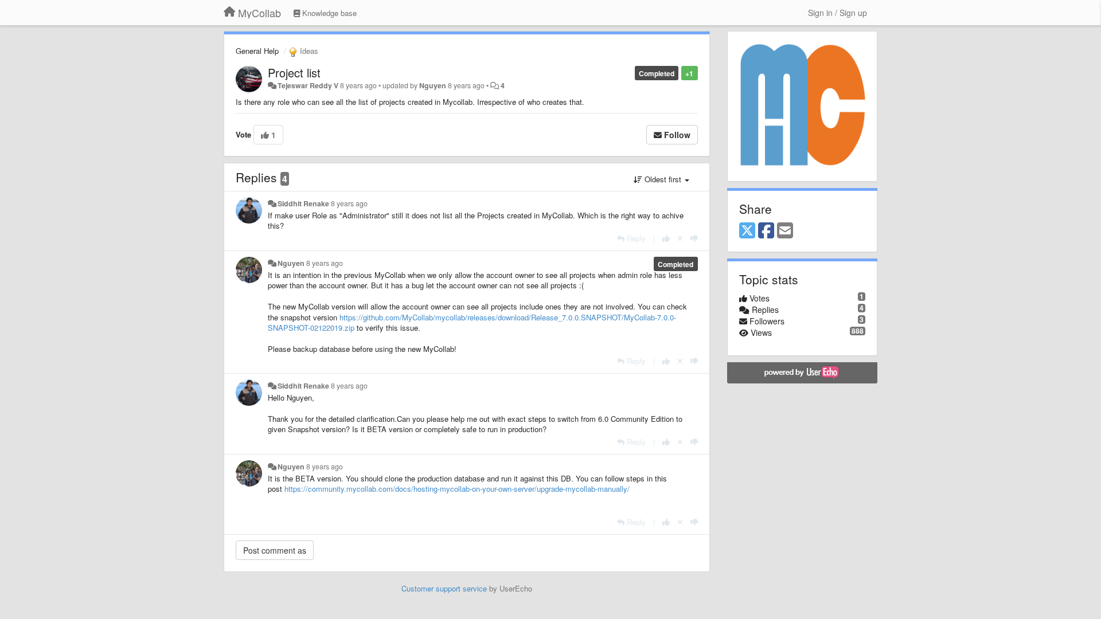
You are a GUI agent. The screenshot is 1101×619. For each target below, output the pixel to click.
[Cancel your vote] (680, 238)
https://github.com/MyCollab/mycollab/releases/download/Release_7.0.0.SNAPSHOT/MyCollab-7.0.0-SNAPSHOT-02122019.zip (472, 323)
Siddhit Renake (303, 203)
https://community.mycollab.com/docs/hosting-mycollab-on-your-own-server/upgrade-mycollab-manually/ (457, 488)
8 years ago (349, 203)
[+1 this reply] (666, 238)
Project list (294, 72)
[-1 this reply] (694, 238)
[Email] (785, 231)
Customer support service (444, 588)
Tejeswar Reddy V (308, 85)
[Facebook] (766, 231)
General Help (257, 50)
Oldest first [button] (663, 179)
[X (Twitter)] (747, 231)
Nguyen (432, 85)
